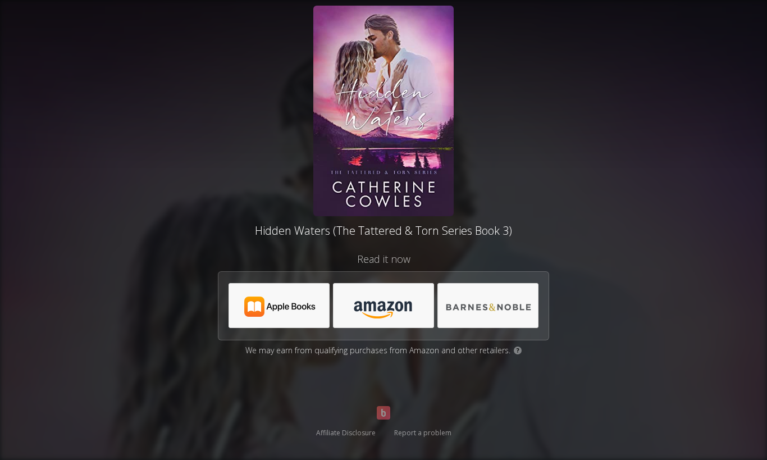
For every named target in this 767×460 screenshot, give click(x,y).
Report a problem (422, 433)
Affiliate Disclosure (346, 433)
